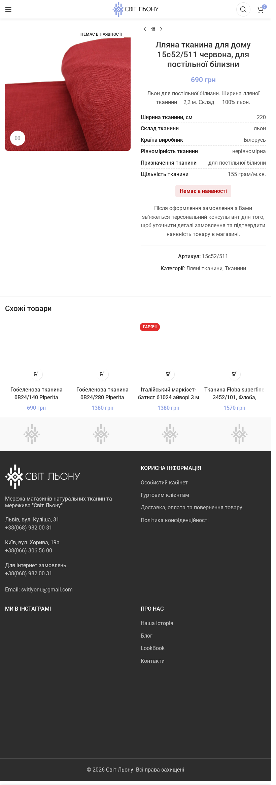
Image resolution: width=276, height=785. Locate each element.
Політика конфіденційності (175, 520)
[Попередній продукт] (145, 29)
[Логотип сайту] (135, 9)
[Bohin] (239, 434)
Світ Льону (119, 769)
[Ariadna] (170, 434)
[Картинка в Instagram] (25, 640)
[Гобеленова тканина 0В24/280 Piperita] (102, 351)
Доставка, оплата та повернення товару (191, 507)
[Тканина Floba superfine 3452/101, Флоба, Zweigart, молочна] (234, 351)
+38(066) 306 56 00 (28, 550)
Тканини (235, 268)
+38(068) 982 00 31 (28, 527)
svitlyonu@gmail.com (47, 589)
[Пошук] (243, 9)
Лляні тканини (204, 268)
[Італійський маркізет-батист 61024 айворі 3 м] (168, 351)
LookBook (153, 648)
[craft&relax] (101, 434)
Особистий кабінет (164, 482)
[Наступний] (161, 29)
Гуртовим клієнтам (165, 495)
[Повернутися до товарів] (153, 29)
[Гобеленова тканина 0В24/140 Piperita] (36, 351)
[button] (36, 374)
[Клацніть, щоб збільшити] (17, 138)
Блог (146, 636)
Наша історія (157, 623)
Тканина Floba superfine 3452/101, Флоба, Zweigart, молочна (234, 397)
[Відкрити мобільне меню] (8, 9)
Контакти (153, 661)
